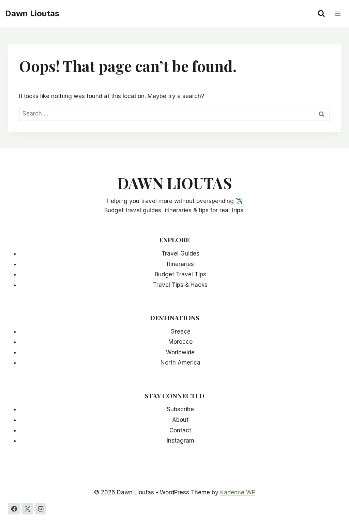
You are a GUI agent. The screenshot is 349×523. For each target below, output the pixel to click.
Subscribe (180, 409)
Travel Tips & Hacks (180, 284)
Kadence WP (237, 492)
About (180, 419)
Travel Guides (180, 253)
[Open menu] (337, 13)
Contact (180, 430)
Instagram (180, 440)
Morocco (180, 341)
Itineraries (180, 264)
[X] (27, 508)
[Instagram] (40, 508)
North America (180, 362)
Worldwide (180, 352)
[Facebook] (14, 508)
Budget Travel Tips (180, 274)
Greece (180, 331)
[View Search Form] (321, 13)
